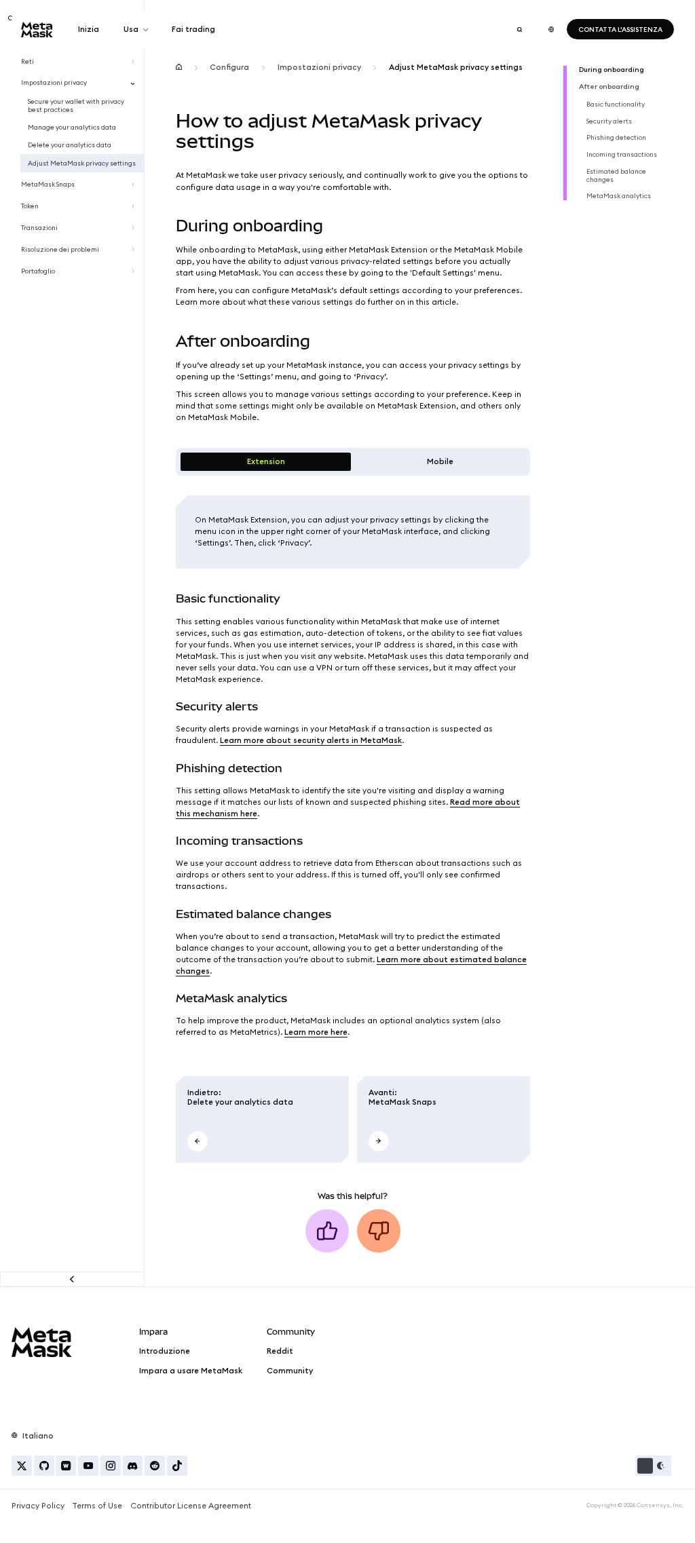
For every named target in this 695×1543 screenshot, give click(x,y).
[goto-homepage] (37, 29)
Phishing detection (616, 138)
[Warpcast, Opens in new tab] (66, 1465)
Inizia (88, 29)
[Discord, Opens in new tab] (133, 1465)
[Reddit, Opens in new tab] (155, 1465)
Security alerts (609, 121)
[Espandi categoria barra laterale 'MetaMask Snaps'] (135, 184)
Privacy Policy (38, 1505)
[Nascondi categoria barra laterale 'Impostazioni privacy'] (135, 83)
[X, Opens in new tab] (22, 1465)
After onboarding (609, 87)
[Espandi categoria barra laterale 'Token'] (135, 206)
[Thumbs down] (378, 1231)
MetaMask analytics (618, 196)
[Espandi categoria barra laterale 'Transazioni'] (135, 228)
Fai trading (193, 29)
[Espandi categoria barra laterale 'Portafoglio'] (135, 271)
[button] (653, 1465)
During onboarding (611, 70)
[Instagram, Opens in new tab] (110, 1465)
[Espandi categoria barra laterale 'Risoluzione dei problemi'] (135, 250)
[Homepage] (179, 67)
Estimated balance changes (616, 176)
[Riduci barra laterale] (72, 1279)
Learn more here (316, 1032)
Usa (131, 29)
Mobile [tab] (440, 461)
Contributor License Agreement (190, 1505)
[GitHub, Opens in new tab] (44, 1465)
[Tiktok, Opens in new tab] (177, 1465)
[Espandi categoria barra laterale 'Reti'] (135, 61)
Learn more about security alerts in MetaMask (311, 740)
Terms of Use (97, 1505)
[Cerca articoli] (519, 29)
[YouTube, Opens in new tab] (88, 1465)
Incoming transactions (621, 155)
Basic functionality (615, 104)
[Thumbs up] (327, 1231)
